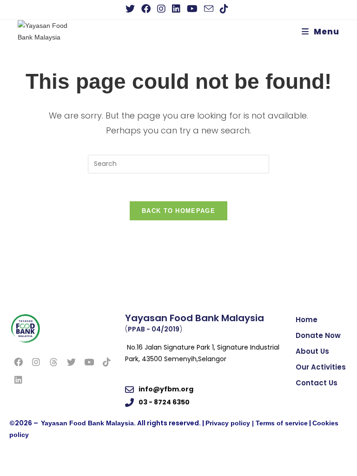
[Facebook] (18, 362)
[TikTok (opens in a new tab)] (224, 8)
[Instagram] (36, 362)
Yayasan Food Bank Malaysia (87, 423)
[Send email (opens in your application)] (209, 8)
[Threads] (53, 362)
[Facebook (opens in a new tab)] (146, 8)
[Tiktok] (106, 362)
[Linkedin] (18, 380)
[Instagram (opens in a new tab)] (161, 8)
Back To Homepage (178, 210)
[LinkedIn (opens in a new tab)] (176, 8)
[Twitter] (71, 362)
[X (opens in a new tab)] (132, 8)
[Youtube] (89, 362)
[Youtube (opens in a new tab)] (192, 8)
